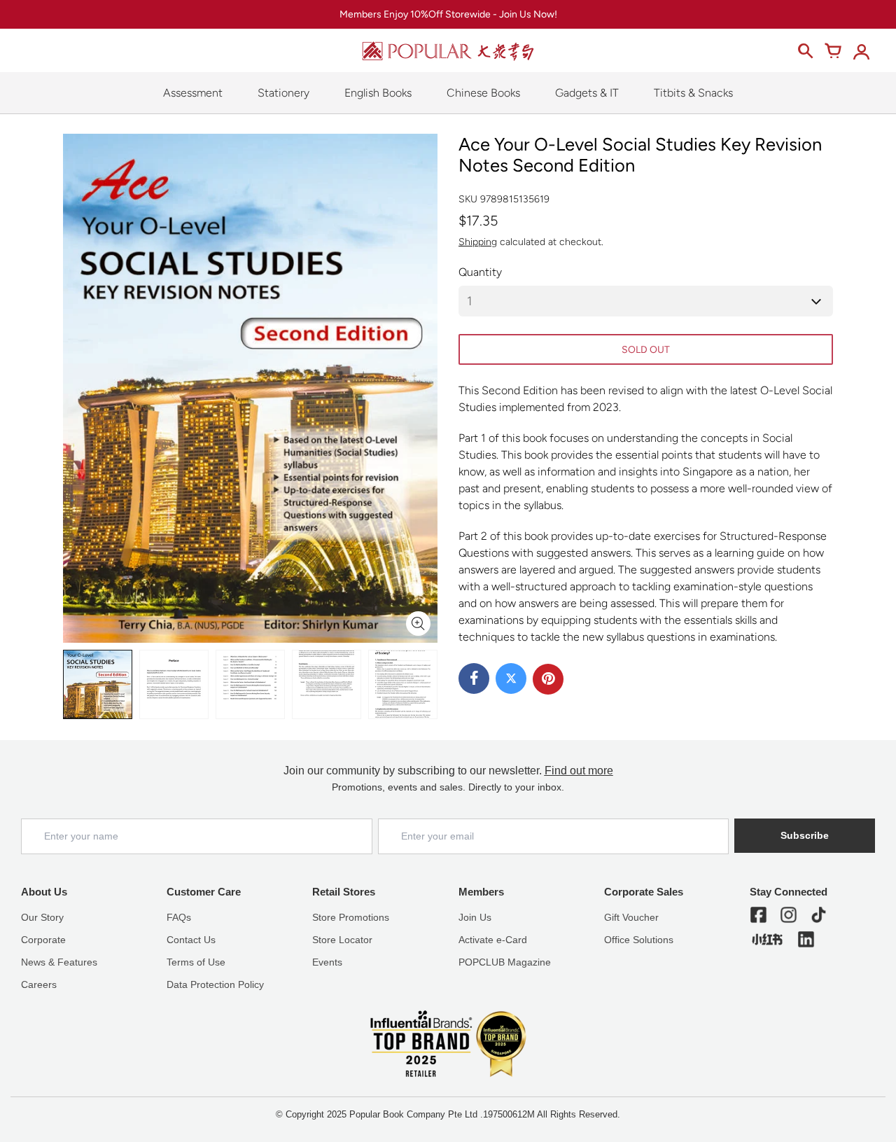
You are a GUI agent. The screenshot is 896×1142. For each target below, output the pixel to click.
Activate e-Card (492, 939)
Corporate (43, 939)
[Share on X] (511, 678)
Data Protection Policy (215, 984)
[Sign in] (861, 51)
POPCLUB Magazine (504, 962)
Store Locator (342, 939)
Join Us (474, 917)
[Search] (805, 51)
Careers (39, 984)
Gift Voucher (631, 917)
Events (327, 962)
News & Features (59, 962)
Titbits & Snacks (693, 92)
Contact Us (191, 939)
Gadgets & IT (587, 92)
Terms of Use (196, 962)
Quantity (480, 272)
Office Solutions (638, 939)
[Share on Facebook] (473, 678)
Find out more (579, 771)
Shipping (477, 242)
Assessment (193, 92)
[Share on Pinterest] (548, 679)
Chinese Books (483, 92)
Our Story (42, 917)
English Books (378, 92)
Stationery (283, 92)
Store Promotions (350, 917)
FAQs (179, 917)
